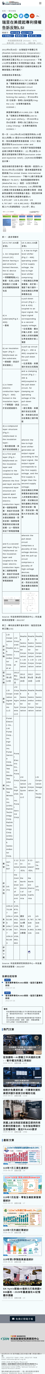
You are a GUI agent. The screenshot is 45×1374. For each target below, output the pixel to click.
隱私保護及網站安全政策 (11, 1371)
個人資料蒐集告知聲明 (30, 1371)
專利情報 (12, 11)
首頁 (4, 11)
